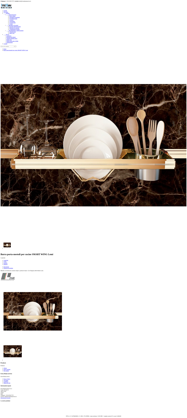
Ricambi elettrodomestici (15, 26)
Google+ (6, 263)
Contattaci (6, 381)
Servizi (6, 34)
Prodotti (6, 13)
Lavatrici (11, 20)
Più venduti (6, 370)
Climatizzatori (12, 32)
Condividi (6, 260)
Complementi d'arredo (14, 29)
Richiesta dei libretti (11, 37)
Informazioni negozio (5, 398)
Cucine (11, 24)
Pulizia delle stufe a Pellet (12, 41)
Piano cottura (12, 16)
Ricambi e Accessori (12, 25)
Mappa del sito (7, 383)
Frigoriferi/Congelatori (14, 17)
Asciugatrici (12, 21)
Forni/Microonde (13, 18)
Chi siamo (6, 12)
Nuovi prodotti (7, 369)
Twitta (5, 261)
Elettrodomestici (11, 14)
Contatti (5, 43)
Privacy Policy (7, 379)
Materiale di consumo (14, 28)
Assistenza (8, 35)
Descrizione (6, 266)
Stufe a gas (11, 33)
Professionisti (9, 42)
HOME (5, 10)
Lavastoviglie (12, 22)
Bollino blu (9, 39)
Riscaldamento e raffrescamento (14, 30)
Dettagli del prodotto (8, 268)
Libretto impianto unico (11, 38)
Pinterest (5, 264)
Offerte (5, 368)
